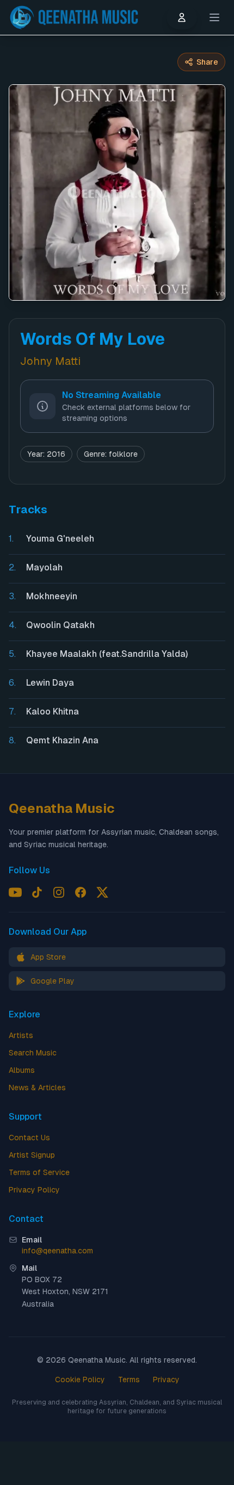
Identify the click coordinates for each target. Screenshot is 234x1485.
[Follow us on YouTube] (15, 892)
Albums (22, 1070)
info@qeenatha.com (57, 1250)
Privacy (166, 1379)
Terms (129, 1379)
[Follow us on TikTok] (37, 892)
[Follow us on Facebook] (80, 892)
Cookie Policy (80, 1379)
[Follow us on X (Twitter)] (102, 892)
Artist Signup (32, 1155)
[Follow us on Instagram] (58, 892)
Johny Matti (50, 361)
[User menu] (182, 17)
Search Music (33, 1052)
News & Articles (37, 1087)
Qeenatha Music (62, 808)
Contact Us (29, 1137)
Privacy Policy (34, 1189)
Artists (21, 1035)
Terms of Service (39, 1172)
